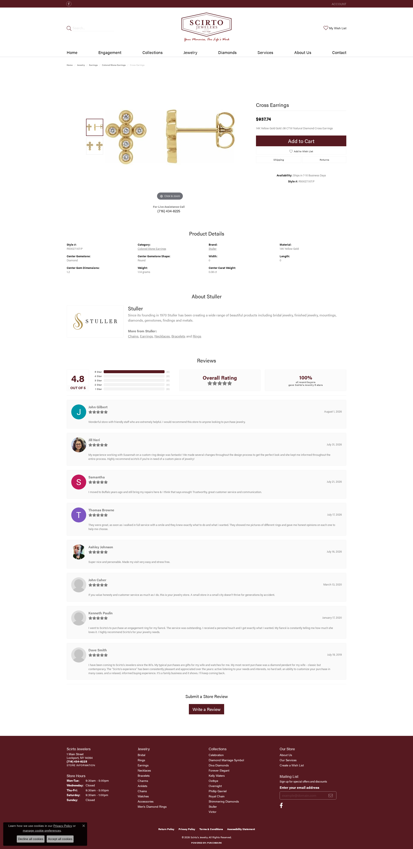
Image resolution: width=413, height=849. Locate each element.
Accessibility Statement (241, 829)
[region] (169, 136)
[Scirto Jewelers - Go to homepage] (206, 28)
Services (265, 52)
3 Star (98, 380)
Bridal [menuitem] (141, 755)
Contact (339, 52)
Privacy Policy (187, 829)
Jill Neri (94, 439)
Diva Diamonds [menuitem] (219, 765)
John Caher (97, 579)
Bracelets (178, 336)
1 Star (98, 389)
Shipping (278, 160)
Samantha (96, 477)
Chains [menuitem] (142, 791)
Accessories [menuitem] (146, 801)
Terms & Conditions (211, 829)
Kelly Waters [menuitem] (217, 775)
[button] (338, 4)
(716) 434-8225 (168, 210)
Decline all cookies (30, 839)
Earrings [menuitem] (143, 765)
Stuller (213, 249)
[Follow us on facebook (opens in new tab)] (68, 3)
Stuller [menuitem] (213, 806)
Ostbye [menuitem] (213, 780)
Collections (152, 52)
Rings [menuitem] (141, 760)
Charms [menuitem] (143, 780)
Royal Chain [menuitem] (217, 796)
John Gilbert (98, 406)
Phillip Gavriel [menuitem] (218, 791)
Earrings (93, 64)
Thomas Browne (101, 509)
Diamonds (227, 52)
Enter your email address (299, 787)
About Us (302, 52)
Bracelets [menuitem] (144, 775)
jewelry (81, 64)
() (168, 372)
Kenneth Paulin (100, 612)
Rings (197, 336)
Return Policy (166, 829)
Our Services (288, 760)
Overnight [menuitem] (215, 786)
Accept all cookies (60, 839)
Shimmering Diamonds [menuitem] (224, 801)
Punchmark (214, 842)
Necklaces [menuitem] (144, 770)
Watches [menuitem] (143, 796)
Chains (133, 336)
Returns (324, 160)
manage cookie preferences (42, 830)
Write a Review (206, 709)
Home (72, 52)
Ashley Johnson (100, 546)
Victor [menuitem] (212, 811)
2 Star (98, 385)
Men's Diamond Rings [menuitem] (152, 806)
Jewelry (190, 52)
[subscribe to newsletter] (330, 795)
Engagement (109, 52)
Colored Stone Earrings (114, 64)
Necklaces (162, 336)
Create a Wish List (292, 765)
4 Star (98, 376)
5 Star (98, 372)
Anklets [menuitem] (142, 786)
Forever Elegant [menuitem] (219, 770)
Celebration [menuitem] (216, 755)
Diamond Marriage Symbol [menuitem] (226, 760)
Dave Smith (97, 649)
